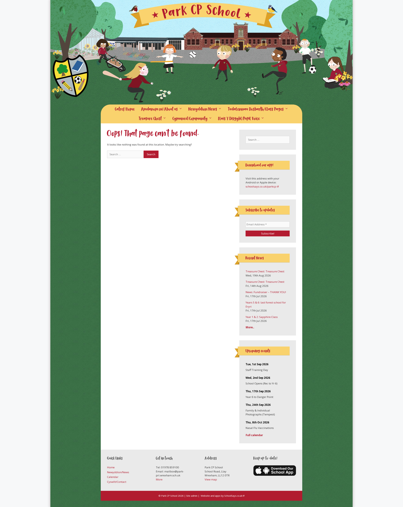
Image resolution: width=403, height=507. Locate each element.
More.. (250, 327)
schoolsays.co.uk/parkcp (261, 186)
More (159, 479)
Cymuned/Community (190, 118)
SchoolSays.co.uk (233, 495)
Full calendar (254, 435)
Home (111, 467)
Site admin (191, 495)
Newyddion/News (202, 109)
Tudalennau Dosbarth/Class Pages (256, 109)
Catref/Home (125, 109)
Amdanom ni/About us (159, 109)
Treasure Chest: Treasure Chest (265, 271)
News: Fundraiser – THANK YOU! (266, 292)
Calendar (112, 477)
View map (211, 479)
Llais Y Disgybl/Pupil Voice (239, 118)
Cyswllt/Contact (116, 482)
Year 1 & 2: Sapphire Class (262, 317)
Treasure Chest (150, 118)
